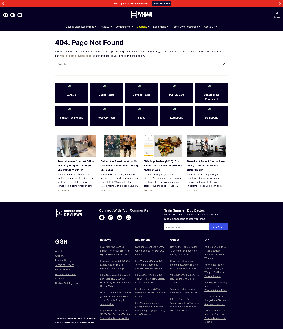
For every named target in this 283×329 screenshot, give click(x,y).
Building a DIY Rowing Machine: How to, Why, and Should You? (215, 286)
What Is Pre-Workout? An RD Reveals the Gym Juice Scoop (184, 278)
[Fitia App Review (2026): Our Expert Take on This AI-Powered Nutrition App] (163, 146)
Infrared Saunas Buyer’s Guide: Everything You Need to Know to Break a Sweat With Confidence (184, 304)
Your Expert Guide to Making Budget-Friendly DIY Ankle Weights (215, 252)
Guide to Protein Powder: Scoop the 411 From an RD (183, 290)
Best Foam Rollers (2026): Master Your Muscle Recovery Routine (150, 292)
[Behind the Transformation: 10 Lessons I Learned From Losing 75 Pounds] (120, 146)
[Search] (224, 64)
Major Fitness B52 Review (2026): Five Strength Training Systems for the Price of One (115, 314)
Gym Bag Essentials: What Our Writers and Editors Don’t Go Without (150, 250)
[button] (3, 3)
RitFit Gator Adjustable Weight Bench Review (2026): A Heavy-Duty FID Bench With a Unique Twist (115, 280)
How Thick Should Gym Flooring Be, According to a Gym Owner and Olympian (184, 264)
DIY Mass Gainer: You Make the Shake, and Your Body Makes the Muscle (215, 316)
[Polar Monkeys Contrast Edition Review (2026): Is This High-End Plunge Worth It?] (76, 146)
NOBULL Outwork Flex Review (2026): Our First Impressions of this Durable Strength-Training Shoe (115, 298)
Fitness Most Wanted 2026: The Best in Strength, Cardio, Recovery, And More (150, 278)
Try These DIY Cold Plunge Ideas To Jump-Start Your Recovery (216, 300)
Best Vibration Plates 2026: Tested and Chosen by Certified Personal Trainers (149, 264)
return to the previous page (75, 56)
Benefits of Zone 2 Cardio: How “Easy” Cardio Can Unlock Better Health (206, 165)
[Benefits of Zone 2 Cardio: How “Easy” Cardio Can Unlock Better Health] (206, 146)
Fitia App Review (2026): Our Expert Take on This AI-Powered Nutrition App (163, 165)
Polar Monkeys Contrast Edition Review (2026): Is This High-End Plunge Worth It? (76, 165)
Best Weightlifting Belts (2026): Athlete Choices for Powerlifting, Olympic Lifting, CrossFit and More (150, 308)
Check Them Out (161, 3)
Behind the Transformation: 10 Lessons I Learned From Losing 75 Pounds (119, 165)
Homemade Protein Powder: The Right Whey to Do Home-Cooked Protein (214, 270)
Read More (63, 190)
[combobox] (139, 64)
